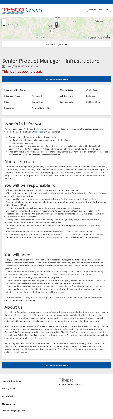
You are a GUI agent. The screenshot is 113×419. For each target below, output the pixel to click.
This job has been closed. (56, 79)
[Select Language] (108, 10)
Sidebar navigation (55, 44)
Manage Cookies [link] (10, 403)
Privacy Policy (8, 388)
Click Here (38, 131)
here (39, 337)
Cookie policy (8, 396)
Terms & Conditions (11, 380)
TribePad (66, 380)
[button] (56, 25)
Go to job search (95, 9)
